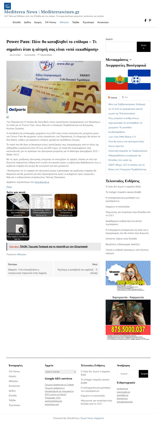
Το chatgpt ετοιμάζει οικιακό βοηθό (123, 192)
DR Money (50, 22)
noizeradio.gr (123, 392)
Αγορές (38, 22)
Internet (114, 98)
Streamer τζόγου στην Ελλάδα (121, 238)
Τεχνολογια (88, 22)
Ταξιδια (75, 22)
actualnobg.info (125, 401)
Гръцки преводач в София (59, 384)
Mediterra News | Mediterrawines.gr (41, 12)
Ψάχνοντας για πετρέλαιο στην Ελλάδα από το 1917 (96, 402)
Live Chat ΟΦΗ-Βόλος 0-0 (122, 136)
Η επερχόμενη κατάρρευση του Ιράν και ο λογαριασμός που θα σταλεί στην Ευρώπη (127, 231)
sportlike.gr (122, 395)
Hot (126, 97)
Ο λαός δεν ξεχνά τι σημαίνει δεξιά (123, 186)
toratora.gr (122, 388)
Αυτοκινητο (103, 22)
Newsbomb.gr (41, 182)
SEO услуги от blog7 (56, 394)
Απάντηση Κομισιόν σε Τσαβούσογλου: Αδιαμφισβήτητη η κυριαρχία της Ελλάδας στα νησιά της (128, 155)
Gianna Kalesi (46, 54)
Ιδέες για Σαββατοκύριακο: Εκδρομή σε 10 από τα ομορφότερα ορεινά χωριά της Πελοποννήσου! (126, 109)
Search (109, 39)
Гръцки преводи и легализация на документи (59, 390)
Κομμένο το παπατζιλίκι (118, 206)
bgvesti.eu (122, 398)
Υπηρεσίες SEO (53, 397)
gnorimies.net (52, 404)
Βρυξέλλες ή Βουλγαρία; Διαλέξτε (123, 244)
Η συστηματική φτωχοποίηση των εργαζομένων (95, 389)
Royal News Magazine (92, 418)
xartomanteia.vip (53, 401)
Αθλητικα (64, 22)
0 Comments (29, 54)
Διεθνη (27, 22)
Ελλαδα (17, 22)
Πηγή (9, 186)
